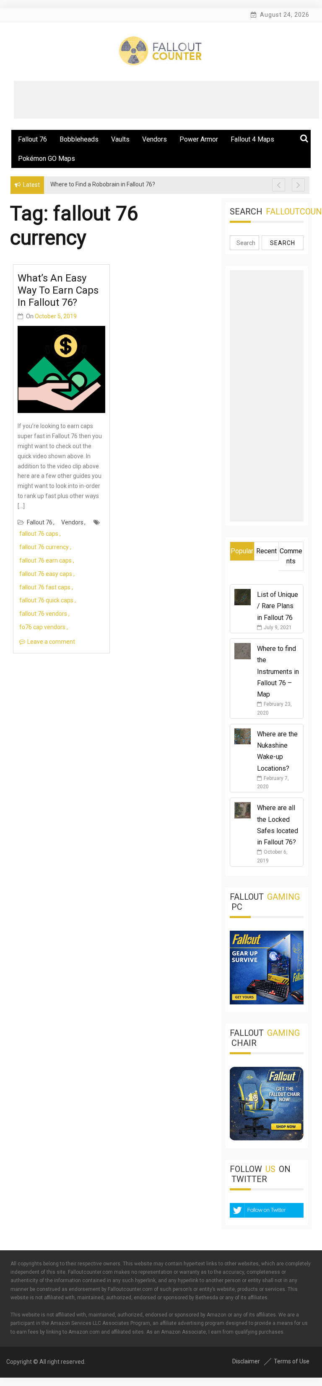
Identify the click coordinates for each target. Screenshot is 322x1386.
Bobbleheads (79, 139)
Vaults (120, 139)
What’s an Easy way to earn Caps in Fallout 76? (58, 290)
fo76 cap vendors (42, 627)
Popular (242, 551)
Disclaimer (246, 1361)
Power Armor (198, 139)
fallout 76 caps (38, 533)
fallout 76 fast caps (44, 587)
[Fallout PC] (267, 1002)
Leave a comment (51, 641)
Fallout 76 (32, 139)
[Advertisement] (166, 100)
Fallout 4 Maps (252, 139)
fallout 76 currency (44, 547)
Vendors (154, 139)
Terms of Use (291, 1361)
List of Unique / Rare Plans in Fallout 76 (277, 606)
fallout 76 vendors (43, 613)
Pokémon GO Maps (46, 159)
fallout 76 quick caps (46, 600)
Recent (266, 551)
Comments (291, 556)
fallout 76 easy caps (45, 573)
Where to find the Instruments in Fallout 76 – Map (278, 671)
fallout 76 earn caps (45, 560)
